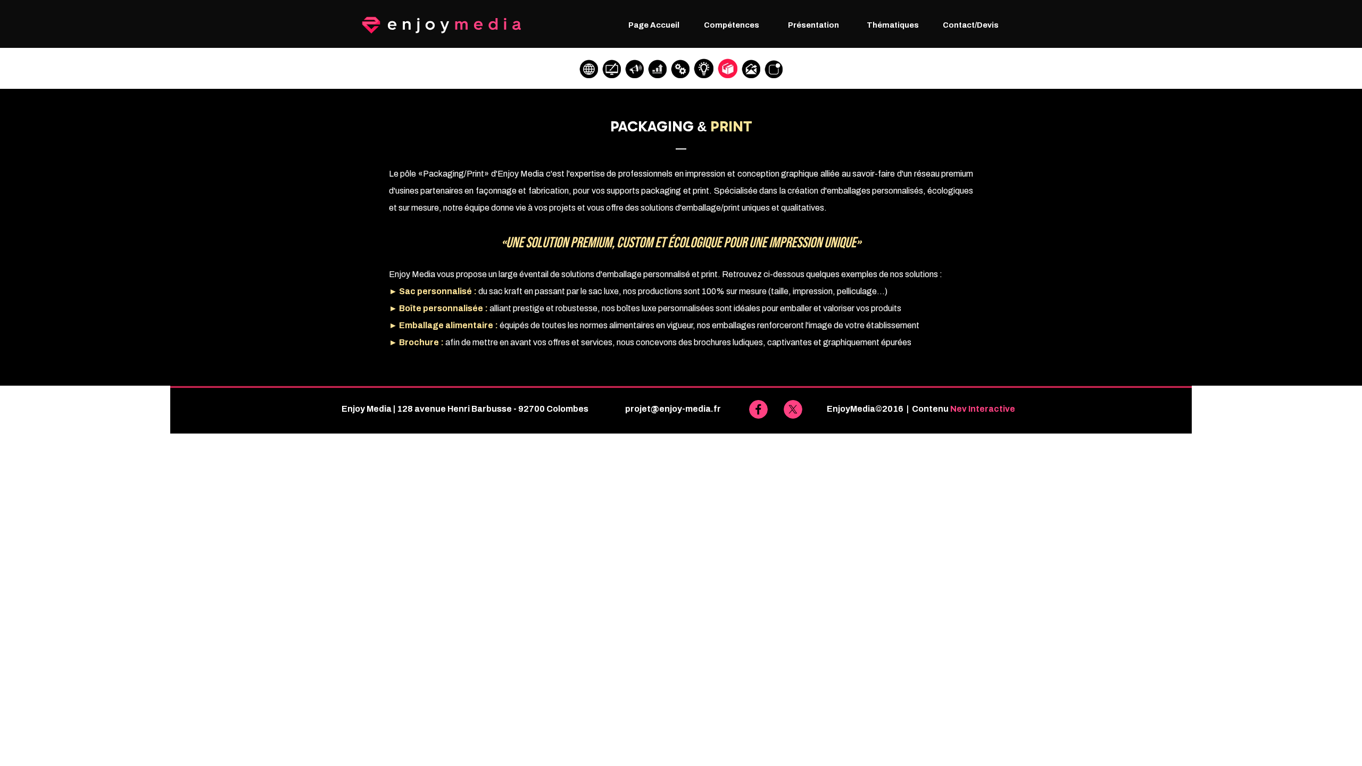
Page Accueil (653, 25)
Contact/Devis (971, 25)
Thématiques (893, 25)
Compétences (731, 25)
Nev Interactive (982, 408)
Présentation (813, 25)
